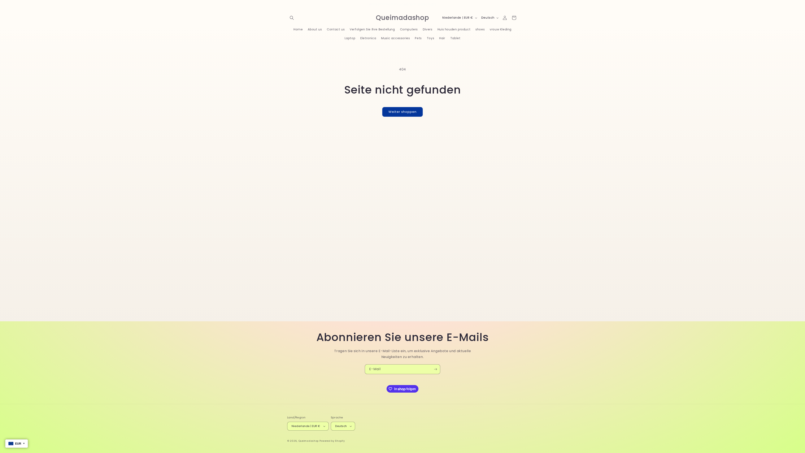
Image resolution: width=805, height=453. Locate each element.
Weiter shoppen (402, 111)
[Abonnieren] (435, 369)
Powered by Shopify (332, 441)
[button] (291, 17)
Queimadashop (308, 441)
